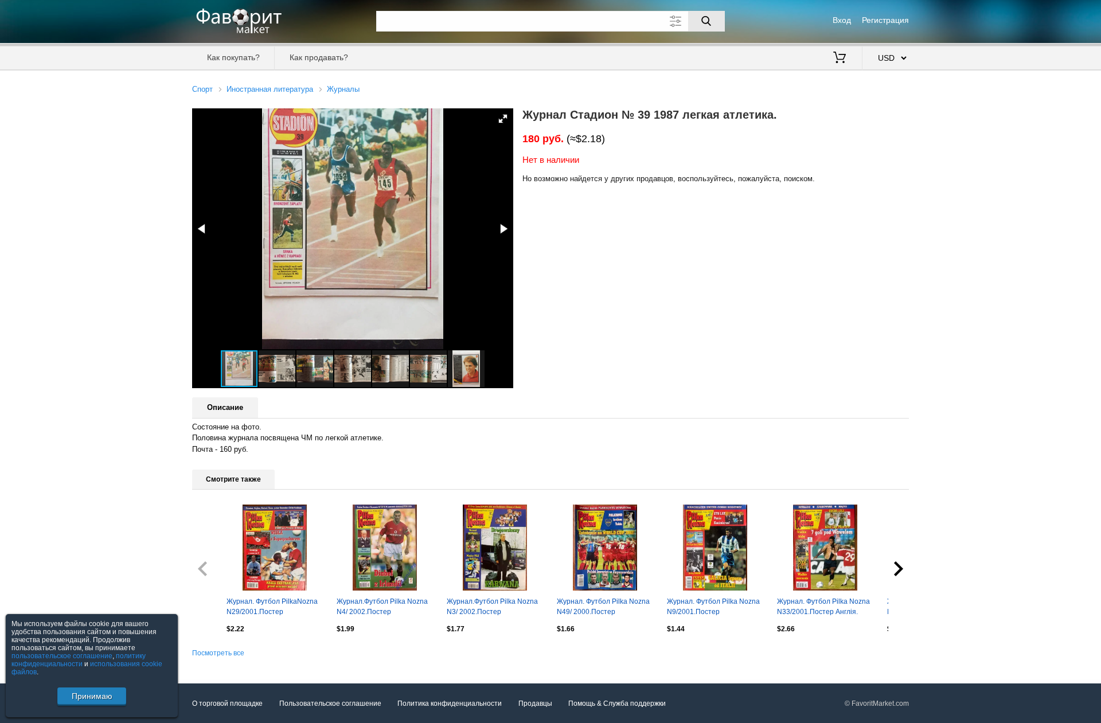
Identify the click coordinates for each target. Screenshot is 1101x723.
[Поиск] (706, 21)
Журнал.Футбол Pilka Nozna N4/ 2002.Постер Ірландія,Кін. (382, 607)
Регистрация (885, 20)
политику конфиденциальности (78, 660)
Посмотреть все (218, 653)
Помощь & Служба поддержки (617, 703)
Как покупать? (233, 57)
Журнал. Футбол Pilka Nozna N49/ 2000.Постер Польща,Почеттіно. (603, 607)
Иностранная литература (270, 89)
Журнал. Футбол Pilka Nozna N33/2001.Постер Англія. (823, 606)
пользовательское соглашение (61, 656)
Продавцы (535, 703)
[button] (503, 119)
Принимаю (92, 696)
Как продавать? (319, 57)
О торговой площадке (227, 703)
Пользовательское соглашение (330, 703)
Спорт (202, 89)
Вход (842, 20)
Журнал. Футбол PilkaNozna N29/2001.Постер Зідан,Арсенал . (272, 607)
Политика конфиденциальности (449, 703)
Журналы (343, 89)
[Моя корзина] (839, 58)
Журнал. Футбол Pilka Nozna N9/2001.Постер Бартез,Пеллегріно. (713, 607)
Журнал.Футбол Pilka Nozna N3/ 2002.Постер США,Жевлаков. (492, 607)
